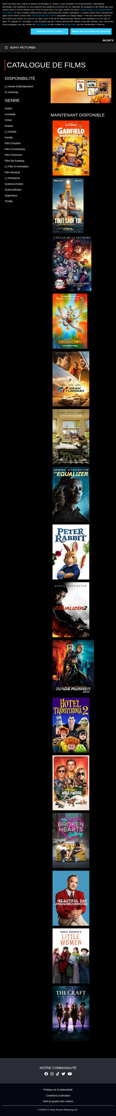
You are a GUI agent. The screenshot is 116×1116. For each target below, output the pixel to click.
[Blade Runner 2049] (73, 667)
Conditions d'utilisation (58, 1095)
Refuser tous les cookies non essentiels (91, 31)
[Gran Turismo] (70, 379)
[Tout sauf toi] (68, 205)
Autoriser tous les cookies (49, 31)
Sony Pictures (41, 24)
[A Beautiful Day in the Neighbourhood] (70, 898)
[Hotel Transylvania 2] (70, 725)
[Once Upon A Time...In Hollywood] (70, 782)
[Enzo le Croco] (70, 436)
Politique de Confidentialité (58, 1090)
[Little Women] (70, 956)
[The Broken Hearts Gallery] (70, 840)
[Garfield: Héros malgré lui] (70, 148)
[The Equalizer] (70, 494)
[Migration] (69, 321)
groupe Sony (70, 24)
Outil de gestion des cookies (43, 15)
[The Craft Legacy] (70, 1013)
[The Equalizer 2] (70, 609)
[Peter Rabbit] (70, 552)
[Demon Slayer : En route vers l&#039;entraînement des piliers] (72, 263)
